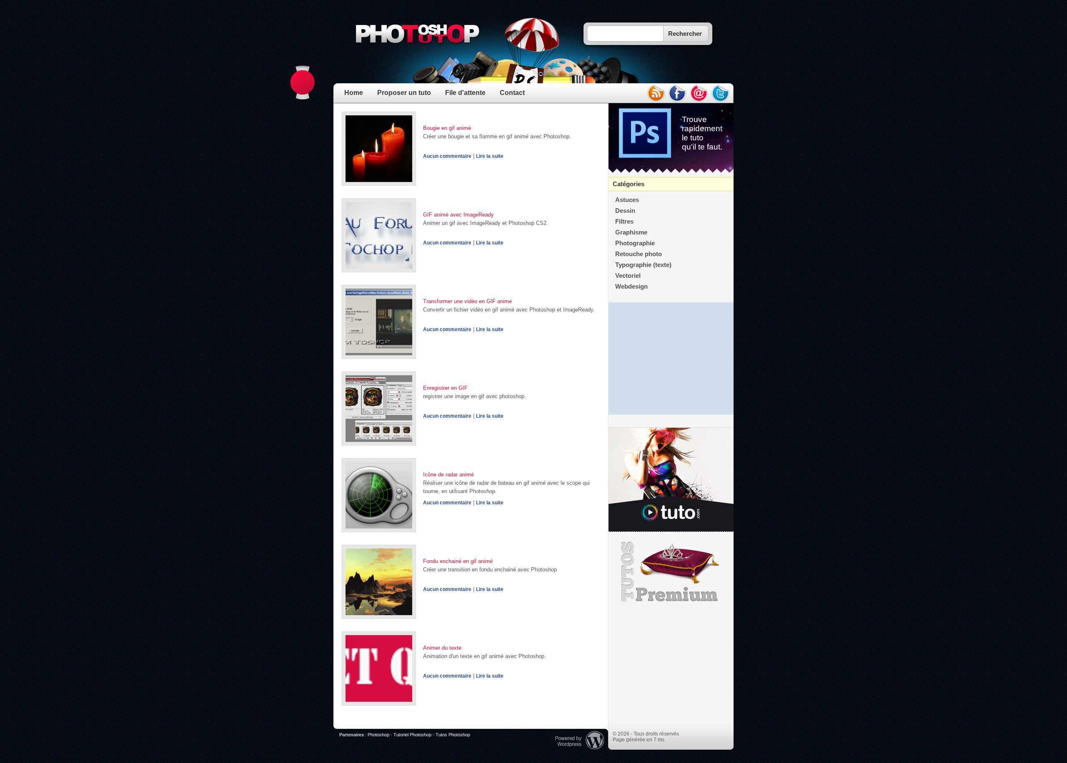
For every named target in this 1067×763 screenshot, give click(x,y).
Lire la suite (489, 156)
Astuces (627, 200)
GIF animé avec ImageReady (458, 215)
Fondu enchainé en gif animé (458, 561)
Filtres (624, 221)
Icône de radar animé (448, 474)
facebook (677, 93)
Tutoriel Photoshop (412, 734)
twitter (720, 93)
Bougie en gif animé (447, 128)
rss (655, 93)
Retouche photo (638, 254)
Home (353, 92)
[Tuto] (671, 480)
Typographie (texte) (643, 265)
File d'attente (465, 92)
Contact (512, 92)
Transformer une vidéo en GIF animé (467, 301)
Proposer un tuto (404, 92)
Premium (671, 572)
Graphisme (631, 232)
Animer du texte (442, 648)
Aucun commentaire (447, 156)
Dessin (625, 210)
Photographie (635, 243)
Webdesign (631, 286)
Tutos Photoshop (453, 734)
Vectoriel (628, 275)
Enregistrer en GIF (445, 388)
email (699, 93)
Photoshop (378, 734)
